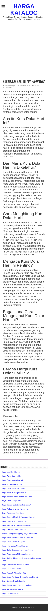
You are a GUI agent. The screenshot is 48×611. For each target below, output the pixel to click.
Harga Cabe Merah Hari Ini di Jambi (15, 565)
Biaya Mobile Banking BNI (12, 484)
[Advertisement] (24, 50)
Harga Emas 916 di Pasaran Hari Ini (15, 521)
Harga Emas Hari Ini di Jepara (13, 542)
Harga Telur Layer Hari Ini (11, 569)
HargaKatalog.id (10, 85)
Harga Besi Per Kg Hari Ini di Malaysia (16, 525)
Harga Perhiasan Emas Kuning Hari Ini (16, 509)
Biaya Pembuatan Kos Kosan (13, 513)
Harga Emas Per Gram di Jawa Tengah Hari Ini (20, 577)
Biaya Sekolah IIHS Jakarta (12, 589)
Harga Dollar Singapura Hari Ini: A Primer (17, 550)
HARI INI (37, 85)
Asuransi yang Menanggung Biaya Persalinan (19, 534)
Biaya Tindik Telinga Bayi (11, 501)
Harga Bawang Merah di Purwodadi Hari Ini (18, 517)
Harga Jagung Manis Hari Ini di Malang (16, 585)
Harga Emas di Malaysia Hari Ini (14, 493)
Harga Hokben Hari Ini (10, 593)
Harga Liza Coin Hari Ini (11, 472)
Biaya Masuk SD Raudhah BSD (14, 573)
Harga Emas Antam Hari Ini (12, 480)
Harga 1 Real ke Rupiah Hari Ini (14, 530)
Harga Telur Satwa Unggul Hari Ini (15, 546)
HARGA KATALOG (24, 9)
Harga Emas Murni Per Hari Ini (13, 488)
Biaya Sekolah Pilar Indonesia (13, 581)
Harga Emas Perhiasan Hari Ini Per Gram (17, 538)
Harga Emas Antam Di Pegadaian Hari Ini (17, 554)
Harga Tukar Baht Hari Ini (11, 476)
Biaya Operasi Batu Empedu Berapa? (16, 505)
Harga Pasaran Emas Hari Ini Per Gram (17, 497)
